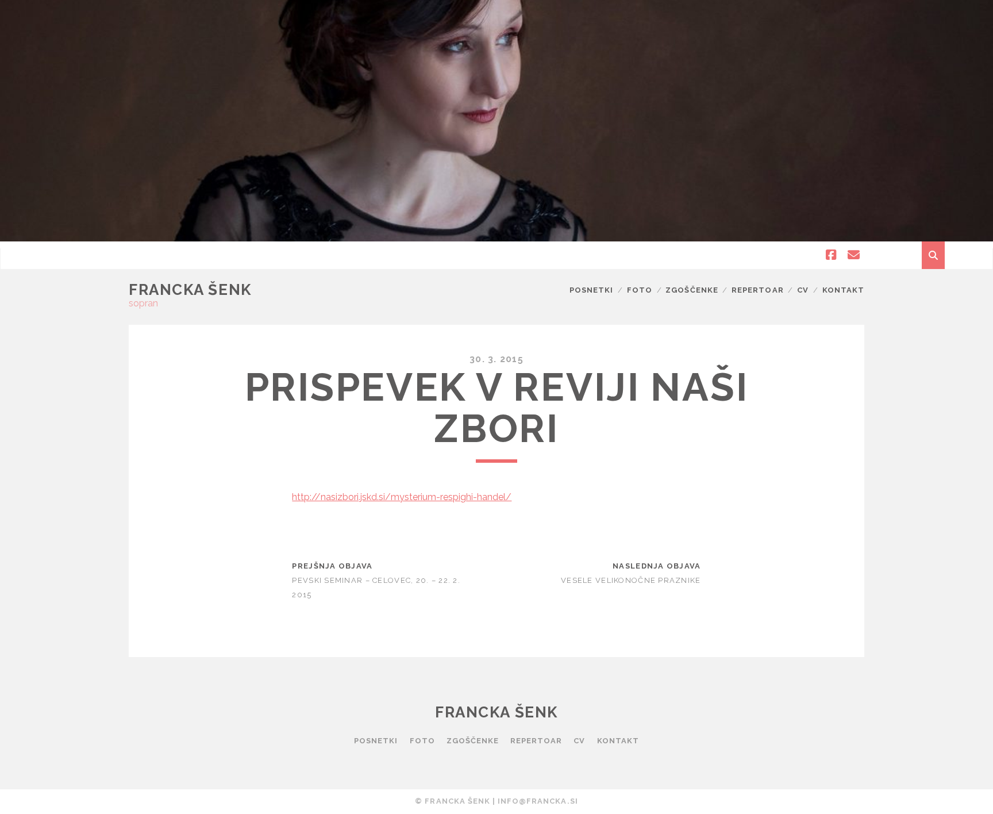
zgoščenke (691, 290)
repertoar (757, 290)
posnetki (591, 290)
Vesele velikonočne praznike (631, 580)
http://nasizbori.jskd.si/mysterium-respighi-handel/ (401, 497)
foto (639, 290)
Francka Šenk (190, 289)
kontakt (843, 290)
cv (803, 290)
